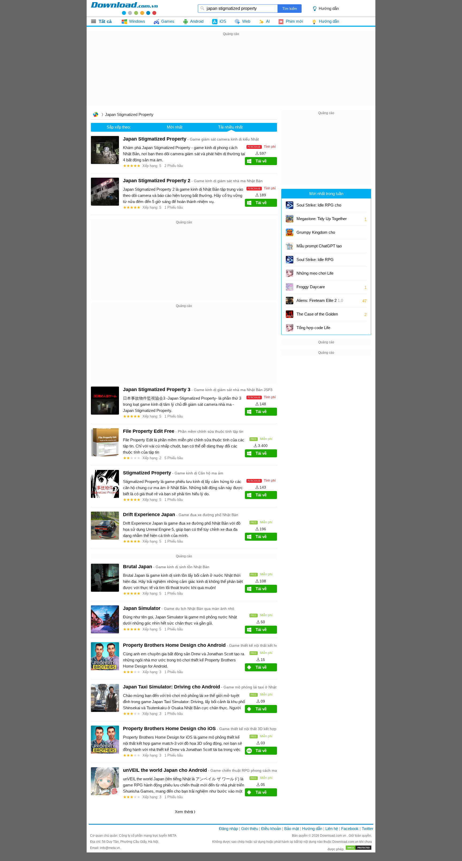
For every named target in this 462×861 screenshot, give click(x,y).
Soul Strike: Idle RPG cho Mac (319, 207)
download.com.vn (124, 8)
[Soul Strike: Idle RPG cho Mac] (289, 205)
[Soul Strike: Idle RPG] (289, 259)
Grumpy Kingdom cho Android (317, 234)
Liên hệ (331, 828)
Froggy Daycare (311, 287)
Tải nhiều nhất (230, 127)
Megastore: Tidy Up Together (322, 218)
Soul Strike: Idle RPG (315, 259)
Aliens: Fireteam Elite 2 (320, 300)
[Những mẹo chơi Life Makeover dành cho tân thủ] (289, 273)
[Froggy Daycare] (289, 287)
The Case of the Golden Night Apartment (317, 316)
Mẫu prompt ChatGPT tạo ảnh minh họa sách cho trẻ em (320, 248)
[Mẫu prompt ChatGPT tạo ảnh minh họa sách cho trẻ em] (289, 246)
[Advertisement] (231, 74)
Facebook (350, 828)
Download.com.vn (333, 835)
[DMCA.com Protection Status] (358, 849)
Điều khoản (271, 828)
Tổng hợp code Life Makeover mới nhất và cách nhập (321, 329)
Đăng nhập (228, 828)
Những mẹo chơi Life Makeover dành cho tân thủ (320, 275)
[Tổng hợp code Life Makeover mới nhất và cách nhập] (289, 328)
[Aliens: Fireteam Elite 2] (289, 300)
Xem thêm (184, 811)
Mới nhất (174, 127)
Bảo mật (291, 828)
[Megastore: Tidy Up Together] (289, 219)
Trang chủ (95, 115)
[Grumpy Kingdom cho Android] (289, 232)
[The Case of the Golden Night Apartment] (289, 314)
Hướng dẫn (312, 828)
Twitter (367, 828)
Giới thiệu (249, 828)
